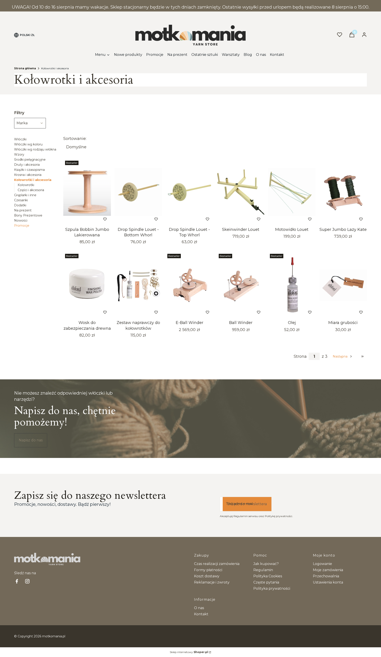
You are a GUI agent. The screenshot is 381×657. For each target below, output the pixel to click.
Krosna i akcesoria (27, 175)
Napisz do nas (31, 440)
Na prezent (23, 210)
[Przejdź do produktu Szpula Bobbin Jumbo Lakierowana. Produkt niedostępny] (87, 192)
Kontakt (201, 614)
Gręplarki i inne (25, 195)
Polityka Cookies (267, 576)
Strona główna (25, 68)
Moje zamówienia (328, 570)
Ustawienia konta (328, 582)
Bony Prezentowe (28, 215)
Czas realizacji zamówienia (216, 564)
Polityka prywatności (271, 588)
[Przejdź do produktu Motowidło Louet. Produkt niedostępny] (292, 192)
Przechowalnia (326, 576)
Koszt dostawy (206, 576)
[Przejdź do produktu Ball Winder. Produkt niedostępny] (241, 285)
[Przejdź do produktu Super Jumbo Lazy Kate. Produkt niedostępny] (343, 192)
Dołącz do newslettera (247, 504)
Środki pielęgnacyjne (30, 160)
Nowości (20, 220)
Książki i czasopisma (29, 170)
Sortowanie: (74, 138)
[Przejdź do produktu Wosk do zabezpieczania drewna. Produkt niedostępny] (87, 285)
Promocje (21, 226)
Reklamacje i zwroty (212, 582)
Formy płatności (208, 570)
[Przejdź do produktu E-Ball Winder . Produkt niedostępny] (189, 285)
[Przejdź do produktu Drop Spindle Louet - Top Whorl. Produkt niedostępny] (189, 192)
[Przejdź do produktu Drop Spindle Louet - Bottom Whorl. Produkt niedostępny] (138, 192)
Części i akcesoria (31, 190)
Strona (300, 356)
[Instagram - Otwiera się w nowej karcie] (27, 581)
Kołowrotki (26, 185)
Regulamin (263, 570)
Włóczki (20, 139)
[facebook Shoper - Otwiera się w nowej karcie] (16, 581)
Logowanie (322, 564)
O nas (199, 608)
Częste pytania (266, 582)
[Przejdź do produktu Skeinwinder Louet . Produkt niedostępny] (241, 192)
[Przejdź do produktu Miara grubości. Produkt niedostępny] (343, 285)
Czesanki (21, 200)
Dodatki (20, 205)
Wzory (19, 154)
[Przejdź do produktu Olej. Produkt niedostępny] (292, 285)
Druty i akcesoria (27, 165)
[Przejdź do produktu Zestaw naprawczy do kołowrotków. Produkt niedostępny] (138, 285)
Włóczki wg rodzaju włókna (35, 149)
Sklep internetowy (189, 652)
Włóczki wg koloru (28, 144)
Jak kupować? (266, 564)
